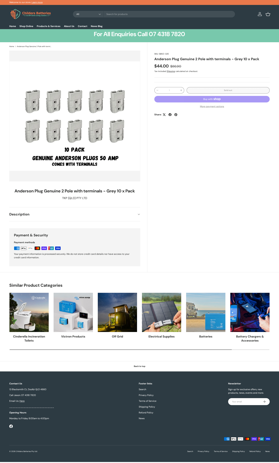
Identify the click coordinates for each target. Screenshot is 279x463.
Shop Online (26, 26)
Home (12, 26)
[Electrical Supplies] (161, 312)
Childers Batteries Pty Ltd (26, 451)
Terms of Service (147, 400)
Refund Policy (146, 412)
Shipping (171, 71)
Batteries (205, 336)
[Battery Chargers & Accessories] (250, 312)
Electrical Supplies (162, 336)
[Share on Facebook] (170, 115)
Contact (82, 26)
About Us (69, 26)
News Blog (97, 26)
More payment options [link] (212, 106)
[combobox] (154, 14)
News (142, 418)
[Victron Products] (73, 312)
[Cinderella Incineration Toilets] (29, 312)
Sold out (228, 90)
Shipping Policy (147, 406)
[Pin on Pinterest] (176, 115)
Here (22, 400)
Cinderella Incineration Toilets (29, 338)
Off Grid (117, 336)
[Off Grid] (117, 312)
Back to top (139, 366)
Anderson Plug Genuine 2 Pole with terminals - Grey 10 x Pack (34, 46)
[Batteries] (205, 312)
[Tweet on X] (164, 115)
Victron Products (73, 336)
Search (142, 389)
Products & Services (48, 26)
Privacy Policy (146, 395)
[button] (268, 14)
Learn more (37, 2)
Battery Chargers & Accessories (250, 338)
